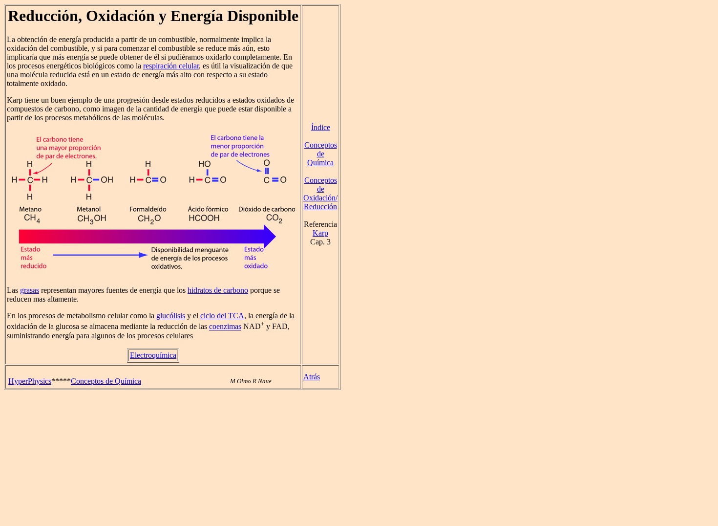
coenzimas (225, 327)
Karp (320, 233)
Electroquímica (153, 355)
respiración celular (171, 66)
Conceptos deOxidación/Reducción (320, 193)
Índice (320, 127)
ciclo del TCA (222, 315)
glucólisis (170, 315)
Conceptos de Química (320, 154)
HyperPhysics (29, 381)
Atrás (311, 377)
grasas (29, 290)
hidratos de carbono (218, 290)
